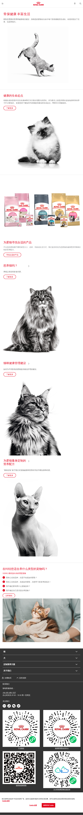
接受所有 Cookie (48, 805)
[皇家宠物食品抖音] (9, 706)
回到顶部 (22, 678)
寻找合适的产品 (12, 255)
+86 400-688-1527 (9, 692)
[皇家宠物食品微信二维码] (14, 706)
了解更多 (9, 108)
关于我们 (7, 670)
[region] (41, 802)
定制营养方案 (9, 664)
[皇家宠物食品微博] (18, 706)
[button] (80, 3)
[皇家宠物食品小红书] (4, 706)
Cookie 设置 (33, 805)
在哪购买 (8, 678)
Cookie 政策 (6, 801)
